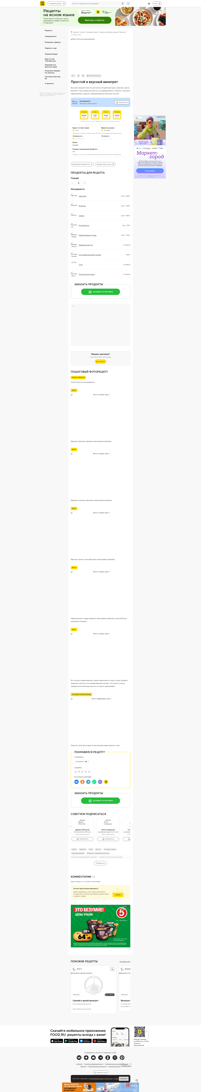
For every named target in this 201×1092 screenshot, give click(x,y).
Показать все (100, 863)
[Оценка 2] (79, 771)
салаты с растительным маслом (111, 857)
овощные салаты (110, 849)
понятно (123, 1078)
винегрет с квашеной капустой (98, 853)
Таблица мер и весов (104, 164)
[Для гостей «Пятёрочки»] (64, 60)
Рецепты (48, 30)
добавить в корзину (103, 292)
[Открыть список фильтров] (122, 3)
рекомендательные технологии (101, 1079)
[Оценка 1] (75, 771)
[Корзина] (149, 4)
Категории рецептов (114, 1066)
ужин (91, 849)
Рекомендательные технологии (97, 1066)
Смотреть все (125, 962)
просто (98, 849)
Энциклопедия (51, 54)
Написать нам (102, 1072)
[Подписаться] (112, 969)
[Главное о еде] (64, 48)
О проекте (49, 83)
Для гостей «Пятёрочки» (50, 60)
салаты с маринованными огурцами (84, 857)
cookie (116, 1079)
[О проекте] (64, 83)
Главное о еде (51, 48)
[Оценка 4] (85, 771)
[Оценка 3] (82, 771)
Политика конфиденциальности (93, 1064)
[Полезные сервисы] (64, 42)
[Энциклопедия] (64, 54)
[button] (70, 826)
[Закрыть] (131, 1064)
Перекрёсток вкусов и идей (51, 66)
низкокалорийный (78, 853)
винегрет (83, 849)
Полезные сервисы (53, 42)
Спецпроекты (50, 36)
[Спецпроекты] (64, 36)
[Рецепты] (64, 30)
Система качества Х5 (52, 78)
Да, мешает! (100, 361)
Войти (118, 895)
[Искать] (128, 3)
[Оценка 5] (89, 771)
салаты (74, 849)
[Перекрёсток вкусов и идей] (64, 66)
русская (75, 145)
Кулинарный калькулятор (81, 164)
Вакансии (83, 1066)
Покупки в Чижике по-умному (52, 72)
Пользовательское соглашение (114, 1064)
